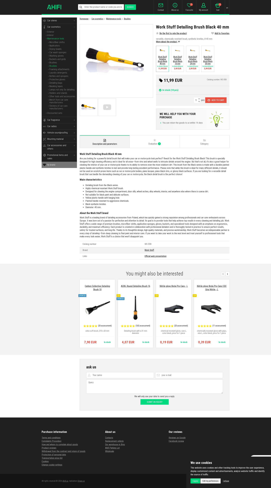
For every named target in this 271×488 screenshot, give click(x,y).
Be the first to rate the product (173, 33)
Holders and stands (58, 93)
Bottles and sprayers (58, 76)
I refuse (226, 481)
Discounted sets (54, 113)
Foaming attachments (59, 69)
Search (130, 7)
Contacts (109, 437)
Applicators (54, 45)
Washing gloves (56, 55)
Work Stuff (149, 250)
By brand (51, 164)
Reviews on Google (177, 437)
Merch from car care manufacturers (58, 101)
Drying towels (55, 49)
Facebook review (176, 441)
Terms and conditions (51, 437)
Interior (50, 35)
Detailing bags (55, 83)
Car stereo (52, 20)
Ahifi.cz (65, 481)
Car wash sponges (57, 52)
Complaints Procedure (51, 441)
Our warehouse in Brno (115, 444)
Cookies (45, 461)
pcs (203, 100)
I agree (195, 481)
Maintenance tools (55, 38)
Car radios (52, 126)
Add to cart (218, 100)
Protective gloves (57, 79)
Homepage (84, 19)
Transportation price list (52, 458)
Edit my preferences (210, 481)
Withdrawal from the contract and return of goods (63, 451)
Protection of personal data (54, 454)
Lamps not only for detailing (62, 89)
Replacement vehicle (114, 441)
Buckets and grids (57, 59)
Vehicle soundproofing (57, 132)
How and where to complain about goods (60, 444)
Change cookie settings (52, 464)
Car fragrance (53, 120)
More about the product (167, 41)
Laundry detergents (58, 72)
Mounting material (55, 139)
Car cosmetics (54, 27)
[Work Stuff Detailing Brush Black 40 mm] (116, 61)
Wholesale (109, 451)
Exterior (50, 31)
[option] (97, 314)
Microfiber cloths (57, 42)
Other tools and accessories (62, 96)
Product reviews (49, 448)
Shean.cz (81, 481)
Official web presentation (155, 256)
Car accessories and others (56, 147)
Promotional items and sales (57, 157)
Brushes (53, 62)
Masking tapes (56, 86)
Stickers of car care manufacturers (58, 107)
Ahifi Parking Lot (112, 448)
